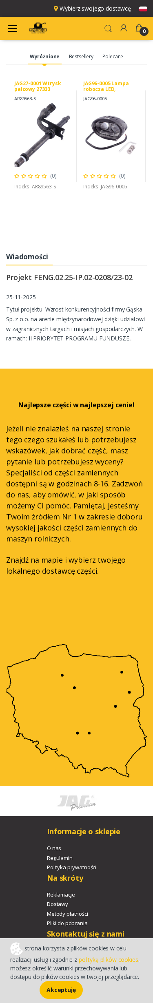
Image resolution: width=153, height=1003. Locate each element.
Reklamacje (61, 894)
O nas (54, 848)
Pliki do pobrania (67, 923)
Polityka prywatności (71, 867)
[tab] (45, 57)
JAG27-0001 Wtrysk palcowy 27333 (37, 86)
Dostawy (57, 904)
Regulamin (60, 858)
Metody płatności (67, 913)
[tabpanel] (42, 136)
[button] (108, 28)
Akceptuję (61, 990)
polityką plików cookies (108, 959)
